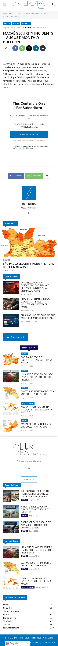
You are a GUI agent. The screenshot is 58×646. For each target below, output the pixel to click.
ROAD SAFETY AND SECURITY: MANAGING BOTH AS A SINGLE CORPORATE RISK (36, 525)
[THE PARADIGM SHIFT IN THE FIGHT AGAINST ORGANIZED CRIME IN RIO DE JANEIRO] (11, 496)
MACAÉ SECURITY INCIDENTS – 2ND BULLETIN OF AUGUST (37, 425)
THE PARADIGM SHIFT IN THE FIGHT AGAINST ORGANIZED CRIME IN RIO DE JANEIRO (35, 494)
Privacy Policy (32, 148)
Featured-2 (8, 308)
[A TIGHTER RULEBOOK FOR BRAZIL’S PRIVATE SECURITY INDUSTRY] (11, 511)
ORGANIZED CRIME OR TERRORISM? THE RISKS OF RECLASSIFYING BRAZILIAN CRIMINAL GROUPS (35, 286)
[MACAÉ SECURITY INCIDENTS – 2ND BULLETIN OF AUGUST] (11, 425)
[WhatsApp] (22, 48)
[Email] (29, 48)
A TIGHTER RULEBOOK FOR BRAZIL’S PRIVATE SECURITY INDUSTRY (35, 509)
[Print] (43, 48)
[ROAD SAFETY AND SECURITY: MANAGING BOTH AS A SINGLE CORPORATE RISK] (11, 527)
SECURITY (25, 23)
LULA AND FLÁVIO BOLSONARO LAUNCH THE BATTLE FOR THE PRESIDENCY (37, 377)
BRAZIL (12, 14)
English (13, 643)
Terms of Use (20, 148)
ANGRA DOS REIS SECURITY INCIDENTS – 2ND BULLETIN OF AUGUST (37, 410)
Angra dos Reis (28, 403)
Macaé (16, 23)
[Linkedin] (36, 48)
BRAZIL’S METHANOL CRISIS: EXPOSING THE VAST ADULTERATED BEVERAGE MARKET (35, 303)
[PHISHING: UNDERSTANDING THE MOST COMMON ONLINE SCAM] (11, 320)
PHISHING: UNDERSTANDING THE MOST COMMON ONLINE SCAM (38, 316)
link (29, 118)
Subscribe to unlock (29, 134)
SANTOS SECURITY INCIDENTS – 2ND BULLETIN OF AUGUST (37, 392)
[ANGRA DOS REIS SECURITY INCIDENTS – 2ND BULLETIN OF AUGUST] (11, 408)
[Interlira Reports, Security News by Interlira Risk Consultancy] (29, 5)
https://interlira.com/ (29, 208)
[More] (47, 176)
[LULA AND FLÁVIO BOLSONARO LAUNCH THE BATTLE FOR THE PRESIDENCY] (11, 376)
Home (5, 14)
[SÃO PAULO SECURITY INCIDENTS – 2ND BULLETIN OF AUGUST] (29, 242)
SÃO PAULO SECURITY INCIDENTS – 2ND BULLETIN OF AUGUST (28, 265)
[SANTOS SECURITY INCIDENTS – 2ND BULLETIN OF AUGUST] (11, 393)
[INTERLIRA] (29, 193)
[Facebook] (15, 48)
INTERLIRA (29, 204)
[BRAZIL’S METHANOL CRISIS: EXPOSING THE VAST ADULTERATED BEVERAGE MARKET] (11, 304)
